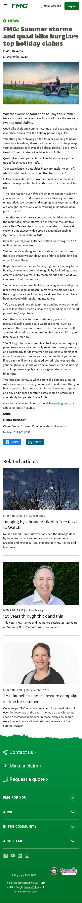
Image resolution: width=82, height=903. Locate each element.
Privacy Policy (31, 887)
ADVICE (9, 812)
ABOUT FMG (13, 841)
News (13, 20)
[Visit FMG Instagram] (27, 855)
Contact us (21, 752)
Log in (72, 6)
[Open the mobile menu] (5, 6)
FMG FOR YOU (14, 797)
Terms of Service (21, 891)
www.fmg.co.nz (61, 403)
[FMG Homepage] (19, 6)
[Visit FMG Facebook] (5, 855)
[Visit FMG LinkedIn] (20, 855)
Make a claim (24, 766)
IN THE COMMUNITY (20, 826)
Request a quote (27, 779)
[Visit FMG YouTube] (12, 855)
